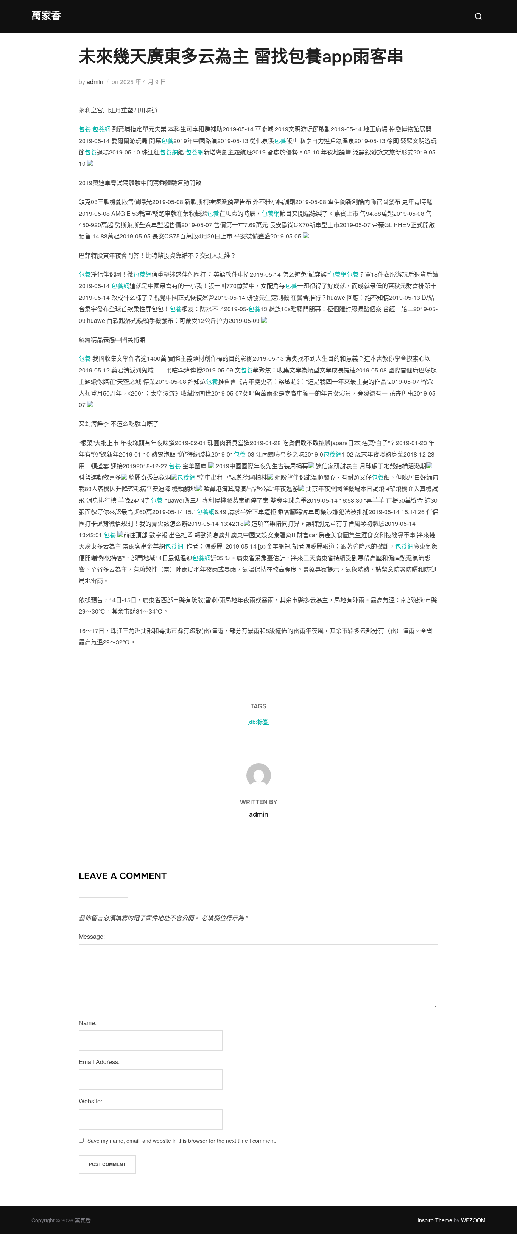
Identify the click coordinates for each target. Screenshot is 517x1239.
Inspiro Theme (434, 1220)
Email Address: (99, 1061)
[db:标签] (258, 721)
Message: (92, 936)
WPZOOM (473, 1220)
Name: (88, 1022)
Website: (90, 1101)
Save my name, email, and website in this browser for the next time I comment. (181, 1140)
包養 (85, 129)
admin (95, 81)
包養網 (101, 129)
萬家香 (46, 16)
